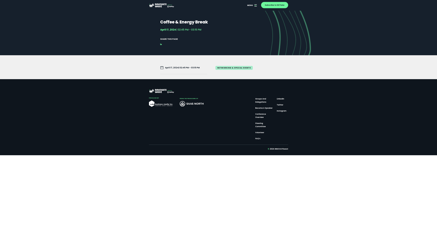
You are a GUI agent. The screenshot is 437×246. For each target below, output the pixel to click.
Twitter (280, 105)
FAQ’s (257, 138)
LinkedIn (280, 99)
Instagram (281, 111)
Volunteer (259, 132)
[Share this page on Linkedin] (161, 44)
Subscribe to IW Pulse (274, 5)
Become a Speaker (264, 108)
